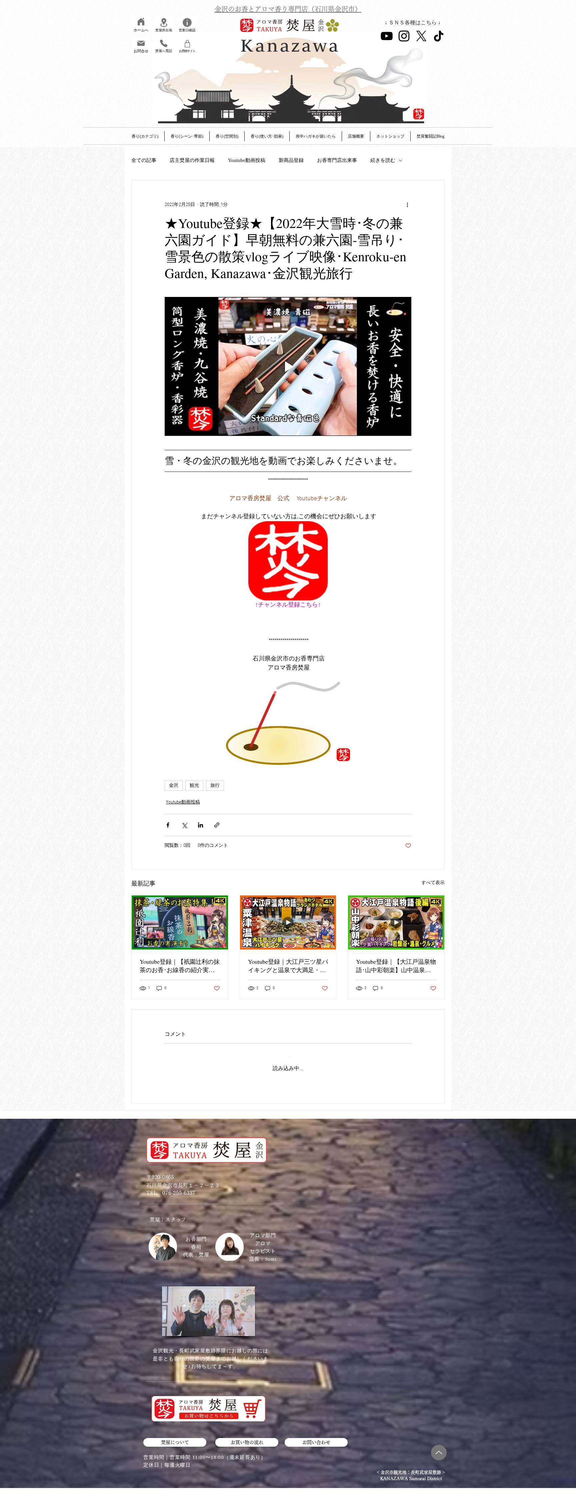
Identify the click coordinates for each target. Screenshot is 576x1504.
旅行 (215, 785)
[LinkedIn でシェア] (200, 825)
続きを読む (382, 160)
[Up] (439, 1446)
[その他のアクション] (407, 205)
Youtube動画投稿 (246, 160)
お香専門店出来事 (337, 160)
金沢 (173, 785)
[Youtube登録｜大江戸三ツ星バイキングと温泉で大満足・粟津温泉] (288, 922)
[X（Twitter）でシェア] (184, 825)
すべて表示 (433, 883)
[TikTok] (438, 36)
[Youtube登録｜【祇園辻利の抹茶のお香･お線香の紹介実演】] (180, 922)
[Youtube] (386, 36)
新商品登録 (291, 160)
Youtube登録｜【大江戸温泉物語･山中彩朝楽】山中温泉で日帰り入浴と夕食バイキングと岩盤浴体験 (396, 965)
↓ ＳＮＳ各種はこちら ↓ (413, 22)
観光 (194, 785)
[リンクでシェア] (217, 825)
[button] (356, 136)
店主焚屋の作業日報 (192, 160)
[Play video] (288, 366)
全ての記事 (143, 160)
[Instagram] (404, 36)
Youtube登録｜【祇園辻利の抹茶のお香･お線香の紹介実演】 (180, 965)
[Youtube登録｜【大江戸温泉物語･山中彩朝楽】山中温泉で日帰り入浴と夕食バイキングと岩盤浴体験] (396, 922)
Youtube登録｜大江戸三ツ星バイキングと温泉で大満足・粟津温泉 (288, 965)
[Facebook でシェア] (168, 825)
